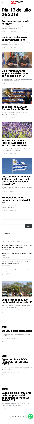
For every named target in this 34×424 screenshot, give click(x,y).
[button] (30, 416)
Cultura (4, 327)
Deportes (4, 296)
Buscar (3, 223)
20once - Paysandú (23, 418)
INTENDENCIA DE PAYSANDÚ (11, 241)
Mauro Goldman (6, 310)
